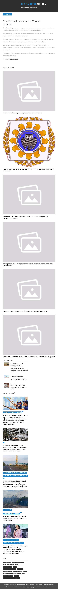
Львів (13, 564)
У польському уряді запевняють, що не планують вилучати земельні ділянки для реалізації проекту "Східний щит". (19, 368)
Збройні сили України (17, 571)
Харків (23, 573)
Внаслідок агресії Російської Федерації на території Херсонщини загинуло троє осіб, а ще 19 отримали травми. (15, 483)
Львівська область (8, 566)
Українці (15, 566)
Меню (8, 14)
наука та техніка (15, 412)
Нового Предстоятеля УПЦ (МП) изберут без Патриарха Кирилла (29, 357)
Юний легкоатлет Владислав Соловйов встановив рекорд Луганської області (25, 217)
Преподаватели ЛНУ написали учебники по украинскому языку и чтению (28, 170)
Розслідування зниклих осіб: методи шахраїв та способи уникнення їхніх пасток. (18, 386)
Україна (8, 564)
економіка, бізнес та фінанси (13, 543)
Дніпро (24, 571)
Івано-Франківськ (7, 562)
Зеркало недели (13, 59)
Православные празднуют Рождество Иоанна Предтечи (25, 311)
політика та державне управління (15, 472)
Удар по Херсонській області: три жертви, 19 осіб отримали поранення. (15, 518)
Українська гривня (7, 571)
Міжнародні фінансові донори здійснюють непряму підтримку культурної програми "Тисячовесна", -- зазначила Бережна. (15, 549)
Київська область (7, 573)
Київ (4, 564)
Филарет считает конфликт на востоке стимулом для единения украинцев (28, 265)
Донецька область (16, 573)
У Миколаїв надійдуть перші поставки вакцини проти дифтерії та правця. (18, 377)
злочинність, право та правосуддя (15, 475)
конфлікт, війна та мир (11, 513)
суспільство (14, 540)
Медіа (33, 4)
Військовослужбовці (8, 575)
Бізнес (6, 412)
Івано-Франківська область (18, 562)
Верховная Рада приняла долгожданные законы (22, 113)
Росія (17, 564)
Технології (7, 510)
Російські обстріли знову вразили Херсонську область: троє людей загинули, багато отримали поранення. (14, 448)
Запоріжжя (16, 575)
